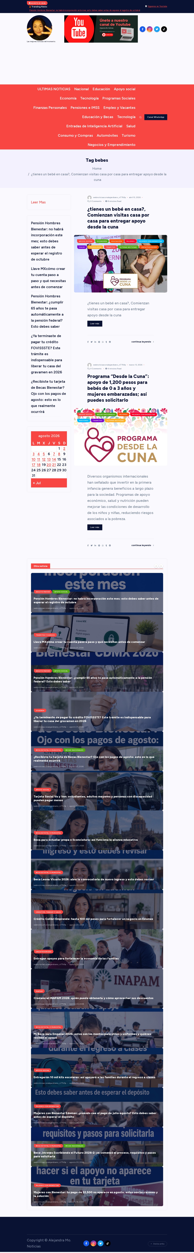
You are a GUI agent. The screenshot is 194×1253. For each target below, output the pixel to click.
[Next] (161, 566)
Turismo (128, 135)
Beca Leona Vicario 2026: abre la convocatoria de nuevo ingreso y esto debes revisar (94, 879)
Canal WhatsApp (155, 117)
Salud (130, 126)
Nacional (81, 89)
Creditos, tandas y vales (48, 912)
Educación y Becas (97, 117)
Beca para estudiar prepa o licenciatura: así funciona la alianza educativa (86, 840)
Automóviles (107, 135)
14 (54, 459)
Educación (101, 89)
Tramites (110, 247)
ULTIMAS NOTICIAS (53, 89)
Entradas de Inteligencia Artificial (94, 126)
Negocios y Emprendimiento (112, 144)
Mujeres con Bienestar (150, 241)
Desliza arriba (158, 1244)
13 (49, 459)
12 (44, 459)
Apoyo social (124, 89)
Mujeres (131, 241)
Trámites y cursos (45, 635)
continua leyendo (141, 341)
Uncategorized (149, 247)
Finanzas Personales (50, 107)
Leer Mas (38, 202)
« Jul (37, 483)
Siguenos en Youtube (157, 6)
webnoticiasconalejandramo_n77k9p (109, 197)
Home (97, 168)
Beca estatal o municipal (48, 750)
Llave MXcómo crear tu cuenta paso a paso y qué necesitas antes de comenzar (89, 642)
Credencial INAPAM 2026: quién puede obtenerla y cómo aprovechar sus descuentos (93, 998)
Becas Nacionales (106, 414)
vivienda (40, 710)
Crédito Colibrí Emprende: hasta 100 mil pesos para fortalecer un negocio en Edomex (93, 919)
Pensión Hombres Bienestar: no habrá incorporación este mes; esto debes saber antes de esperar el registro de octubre (84, 10)
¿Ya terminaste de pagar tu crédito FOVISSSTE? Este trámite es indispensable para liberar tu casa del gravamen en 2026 (46, 354)
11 (38, 459)
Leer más (94, 323)
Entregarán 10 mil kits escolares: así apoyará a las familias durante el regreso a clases (94, 1077)
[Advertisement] (97, 64)
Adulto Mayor (43, 592)
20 (49, 465)
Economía (68, 98)
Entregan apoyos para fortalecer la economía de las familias (76, 958)
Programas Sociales (118, 98)
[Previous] (156, 566)
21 (54, 465)
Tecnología (89, 98)
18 (39, 465)
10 (34, 459)
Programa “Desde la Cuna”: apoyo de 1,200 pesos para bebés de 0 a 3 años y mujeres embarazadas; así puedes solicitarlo (118, 388)
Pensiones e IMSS (85, 107)
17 (33, 465)
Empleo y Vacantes (119, 107)
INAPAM (39, 991)
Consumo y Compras (75, 135)
